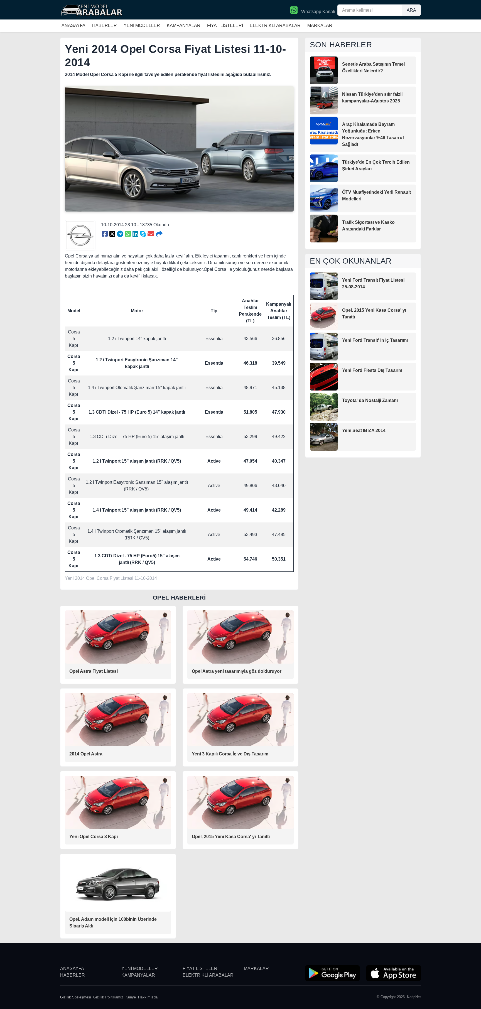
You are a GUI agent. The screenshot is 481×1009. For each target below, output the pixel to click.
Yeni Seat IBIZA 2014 (364, 430)
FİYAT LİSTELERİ (225, 25)
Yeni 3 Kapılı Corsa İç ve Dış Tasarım (230, 754)
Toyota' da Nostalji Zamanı (370, 400)
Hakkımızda (148, 997)
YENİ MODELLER (142, 25)
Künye (131, 997)
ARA (411, 10)
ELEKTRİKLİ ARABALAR (275, 25)
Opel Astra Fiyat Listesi (93, 671)
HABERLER (104, 25)
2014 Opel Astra (85, 754)
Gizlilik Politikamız (108, 997)
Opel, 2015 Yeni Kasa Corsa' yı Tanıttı (231, 836)
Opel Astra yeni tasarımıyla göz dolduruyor (236, 671)
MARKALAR (319, 25)
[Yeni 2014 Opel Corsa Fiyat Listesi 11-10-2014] (105, 234)
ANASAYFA (73, 25)
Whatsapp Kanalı (317, 11)
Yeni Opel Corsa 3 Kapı (93, 836)
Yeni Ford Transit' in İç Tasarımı (375, 340)
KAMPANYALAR (183, 25)
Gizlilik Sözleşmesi (75, 997)
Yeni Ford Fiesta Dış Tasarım (372, 370)
